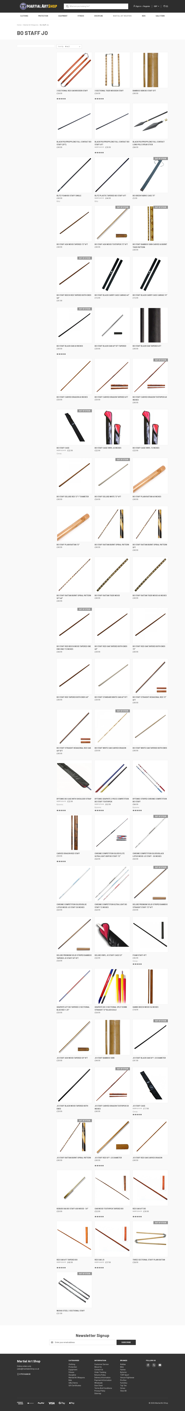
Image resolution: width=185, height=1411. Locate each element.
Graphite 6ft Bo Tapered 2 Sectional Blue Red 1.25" (73, 1008)
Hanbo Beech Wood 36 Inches (145, 1007)
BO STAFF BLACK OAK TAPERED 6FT (147, 346)
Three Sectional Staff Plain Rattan (149, 1260)
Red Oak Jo (99, 1260)
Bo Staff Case (63, 448)
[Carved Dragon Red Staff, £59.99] (74, 832)
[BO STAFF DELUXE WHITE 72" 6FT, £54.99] (112, 475)
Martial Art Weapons (122, 16)
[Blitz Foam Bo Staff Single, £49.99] (74, 174)
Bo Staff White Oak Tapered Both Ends (150, 748)
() (166, 6)
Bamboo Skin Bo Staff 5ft (144, 91)
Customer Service (101, 1364)
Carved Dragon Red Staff (68, 853)
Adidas (123, 1364)
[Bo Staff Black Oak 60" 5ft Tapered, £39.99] (112, 325)
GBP (156, 6)
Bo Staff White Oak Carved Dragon (110, 748)
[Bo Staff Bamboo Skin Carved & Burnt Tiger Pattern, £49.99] (150, 223)
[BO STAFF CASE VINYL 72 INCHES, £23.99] (150, 427)
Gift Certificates (75, 1386)
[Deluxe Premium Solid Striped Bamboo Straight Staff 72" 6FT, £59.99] (150, 883)
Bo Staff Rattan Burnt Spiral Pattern (112, 545)
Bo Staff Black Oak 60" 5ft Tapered (110, 346)
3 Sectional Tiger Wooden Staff (109, 91)
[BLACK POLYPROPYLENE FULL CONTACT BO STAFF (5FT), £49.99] (74, 121)
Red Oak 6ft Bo (139, 1209)
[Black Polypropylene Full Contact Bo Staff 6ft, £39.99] (112, 121)
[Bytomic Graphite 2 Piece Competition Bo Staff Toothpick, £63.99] (112, 778)
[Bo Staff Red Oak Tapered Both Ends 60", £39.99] (112, 625)
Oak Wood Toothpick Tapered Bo (109, 1209)
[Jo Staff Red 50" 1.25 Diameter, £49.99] (112, 1136)
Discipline (98, 16)
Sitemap (97, 1393)
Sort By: (61, 46)
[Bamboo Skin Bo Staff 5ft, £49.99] (150, 70)
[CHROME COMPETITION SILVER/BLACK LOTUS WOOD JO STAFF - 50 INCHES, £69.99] (150, 832)
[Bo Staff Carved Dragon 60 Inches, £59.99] (74, 376)
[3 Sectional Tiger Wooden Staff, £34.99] (112, 70)
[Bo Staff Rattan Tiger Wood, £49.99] (112, 574)
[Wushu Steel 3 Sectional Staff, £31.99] (74, 1289)
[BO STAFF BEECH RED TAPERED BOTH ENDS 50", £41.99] (74, 274)
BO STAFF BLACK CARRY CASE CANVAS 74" (150, 295)
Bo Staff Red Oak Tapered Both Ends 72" (149, 647)
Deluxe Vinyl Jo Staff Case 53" (108, 955)
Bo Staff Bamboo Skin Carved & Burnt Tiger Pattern (150, 245)
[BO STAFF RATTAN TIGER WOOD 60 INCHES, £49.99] (150, 574)
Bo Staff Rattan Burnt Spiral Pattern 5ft (150, 546)
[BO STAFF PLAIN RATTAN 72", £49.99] (74, 523)
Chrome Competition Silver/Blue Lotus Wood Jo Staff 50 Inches (72, 905)
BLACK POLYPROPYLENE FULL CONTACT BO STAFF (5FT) (74, 143)
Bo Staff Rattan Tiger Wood (107, 595)
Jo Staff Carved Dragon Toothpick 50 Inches (112, 1107)
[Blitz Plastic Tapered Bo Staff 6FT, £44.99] (112, 174)
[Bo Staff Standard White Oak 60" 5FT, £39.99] (112, 676)
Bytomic (123, 1372)
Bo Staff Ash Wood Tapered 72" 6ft (72, 244)
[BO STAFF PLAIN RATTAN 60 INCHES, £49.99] (150, 475)
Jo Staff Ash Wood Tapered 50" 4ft (72, 1058)
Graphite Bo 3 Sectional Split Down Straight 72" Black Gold (111, 1008)
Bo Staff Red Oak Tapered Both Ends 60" (111, 647)
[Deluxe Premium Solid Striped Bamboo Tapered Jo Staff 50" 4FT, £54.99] (74, 934)
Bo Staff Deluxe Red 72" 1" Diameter (73, 496)
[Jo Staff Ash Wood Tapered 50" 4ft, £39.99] (74, 1037)
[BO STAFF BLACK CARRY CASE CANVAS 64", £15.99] (112, 274)
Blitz (122, 1367)
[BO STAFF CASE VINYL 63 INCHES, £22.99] (112, 427)
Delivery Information (102, 1378)
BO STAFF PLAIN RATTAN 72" (68, 545)
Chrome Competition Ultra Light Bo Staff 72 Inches (111, 905)
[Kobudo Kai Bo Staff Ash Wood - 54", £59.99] (74, 1187)
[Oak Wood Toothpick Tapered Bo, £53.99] (112, 1187)
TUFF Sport (124, 1375)
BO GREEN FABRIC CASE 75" (144, 196)
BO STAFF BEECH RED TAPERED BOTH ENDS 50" (74, 296)
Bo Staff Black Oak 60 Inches (70, 346)
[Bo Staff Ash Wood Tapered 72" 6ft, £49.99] (74, 223)
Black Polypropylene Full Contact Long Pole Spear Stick (149, 143)
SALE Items (160, 16)
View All (123, 1391)
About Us (98, 1367)
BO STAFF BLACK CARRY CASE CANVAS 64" (112, 295)
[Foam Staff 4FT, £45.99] (150, 934)
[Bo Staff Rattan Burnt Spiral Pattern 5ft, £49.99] (150, 523)
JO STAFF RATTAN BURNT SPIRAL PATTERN (74, 1158)
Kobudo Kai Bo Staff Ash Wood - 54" (72, 1209)
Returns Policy (100, 1375)
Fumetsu (123, 1383)
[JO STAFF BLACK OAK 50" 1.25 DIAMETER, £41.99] (150, 1037)
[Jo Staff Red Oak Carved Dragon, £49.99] (150, 1136)
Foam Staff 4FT (139, 955)
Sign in (138, 6)
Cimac (122, 1388)
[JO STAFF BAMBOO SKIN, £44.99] (112, 1037)
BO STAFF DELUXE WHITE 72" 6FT (108, 496)
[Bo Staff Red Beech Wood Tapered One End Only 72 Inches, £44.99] (74, 625)
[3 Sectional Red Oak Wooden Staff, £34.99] (74, 70)
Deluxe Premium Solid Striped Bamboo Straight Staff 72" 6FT (150, 905)
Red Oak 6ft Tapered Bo (67, 1260)
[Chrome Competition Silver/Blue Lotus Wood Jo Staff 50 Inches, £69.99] (74, 883)
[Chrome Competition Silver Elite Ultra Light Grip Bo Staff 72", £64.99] (112, 832)
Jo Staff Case (139, 1106)
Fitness (81, 16)
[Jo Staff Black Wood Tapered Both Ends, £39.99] (74, 1085)
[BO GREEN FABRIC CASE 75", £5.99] (150, 174)
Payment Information (103, 1380)
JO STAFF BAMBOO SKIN (104, 1058)
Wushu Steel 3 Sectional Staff (71, 1311)
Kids (143, 16)
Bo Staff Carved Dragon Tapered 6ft (111, 397)
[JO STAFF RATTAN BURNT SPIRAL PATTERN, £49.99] (74, 1136)
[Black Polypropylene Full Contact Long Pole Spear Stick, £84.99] (150, 121)
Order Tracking (100, 1372)
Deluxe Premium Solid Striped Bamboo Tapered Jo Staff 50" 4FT (74, 956)
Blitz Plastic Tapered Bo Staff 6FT (110, 196)
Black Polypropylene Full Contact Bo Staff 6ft (112, 143)
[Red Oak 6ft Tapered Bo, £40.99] (74, 1239)
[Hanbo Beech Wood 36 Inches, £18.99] (150, 986)
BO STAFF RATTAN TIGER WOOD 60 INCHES (150, 595)
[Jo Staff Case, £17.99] (150, 1085)
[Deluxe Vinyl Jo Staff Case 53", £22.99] (112, 934)
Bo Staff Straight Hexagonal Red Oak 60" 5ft (74, 749)
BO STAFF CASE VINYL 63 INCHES (108, 448)
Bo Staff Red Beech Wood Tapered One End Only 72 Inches (74, 647)
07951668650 (24, 1374)
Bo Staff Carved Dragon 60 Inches (72, 397)
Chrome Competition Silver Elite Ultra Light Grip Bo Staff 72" (110, 854)
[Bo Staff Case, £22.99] (74, 427)
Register (146, 6)
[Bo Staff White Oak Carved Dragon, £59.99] (112, 727)
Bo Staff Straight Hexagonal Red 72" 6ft (149, 698)
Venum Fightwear (127, 1378)
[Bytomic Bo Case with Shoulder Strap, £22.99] (74, 778)
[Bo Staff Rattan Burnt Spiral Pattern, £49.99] (112, 523)
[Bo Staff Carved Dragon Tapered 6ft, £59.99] (112, 376)
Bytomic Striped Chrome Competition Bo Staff (150, 800)
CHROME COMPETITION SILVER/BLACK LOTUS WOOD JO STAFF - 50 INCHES (148, 854)
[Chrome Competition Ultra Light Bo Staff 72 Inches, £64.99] (112, 883)
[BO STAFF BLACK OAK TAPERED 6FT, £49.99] (150, 325)
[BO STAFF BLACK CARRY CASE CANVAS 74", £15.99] (150, 274)
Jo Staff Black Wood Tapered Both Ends (72, 1107)
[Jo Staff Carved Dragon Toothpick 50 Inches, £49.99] (112, 1085)
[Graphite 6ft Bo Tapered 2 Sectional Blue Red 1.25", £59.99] (74, 986)
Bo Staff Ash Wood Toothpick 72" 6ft (111, 244)
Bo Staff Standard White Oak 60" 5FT (111, 697)
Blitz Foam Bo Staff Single (69, 196)
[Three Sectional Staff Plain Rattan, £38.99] (150, 1239)
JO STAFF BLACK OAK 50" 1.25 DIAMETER (149, 1058)
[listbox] (73, 46)
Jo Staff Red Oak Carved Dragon (147, 1158)
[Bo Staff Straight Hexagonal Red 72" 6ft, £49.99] (150, 676)
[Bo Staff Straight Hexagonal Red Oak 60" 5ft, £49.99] (74, 727)
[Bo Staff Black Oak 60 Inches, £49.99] (74, 325)
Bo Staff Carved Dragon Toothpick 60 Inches (150, 398)
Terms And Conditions (103, 1388)
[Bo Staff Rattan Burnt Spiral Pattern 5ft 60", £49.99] (74, 574)
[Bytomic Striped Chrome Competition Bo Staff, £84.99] (150, 778)
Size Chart (98, 1386)
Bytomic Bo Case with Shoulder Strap (74, 799)
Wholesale (98, 1383)
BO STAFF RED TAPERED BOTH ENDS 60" (72, 697)
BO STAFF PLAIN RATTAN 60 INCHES (147, 496)
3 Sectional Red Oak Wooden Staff (72, 91)
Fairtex (123, 1370)
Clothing (24, 16)
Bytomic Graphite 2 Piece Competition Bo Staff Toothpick (112, 800)
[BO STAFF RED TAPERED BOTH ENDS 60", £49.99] (74, 676)
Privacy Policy (99, 1391)
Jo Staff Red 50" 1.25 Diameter (108, 1158)
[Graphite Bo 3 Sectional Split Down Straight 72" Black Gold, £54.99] (112, 986)
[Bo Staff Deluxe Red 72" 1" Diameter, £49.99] (74, 475)
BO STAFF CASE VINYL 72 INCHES (146, 448)
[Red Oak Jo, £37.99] (112, 1239)
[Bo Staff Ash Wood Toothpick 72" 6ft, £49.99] (112, 223)
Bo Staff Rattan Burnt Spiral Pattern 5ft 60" (74, 597)
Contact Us (98, 1370)
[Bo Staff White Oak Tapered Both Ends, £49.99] (150, 727)
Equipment (62, 16)
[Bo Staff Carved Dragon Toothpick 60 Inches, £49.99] (150, 376)
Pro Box (123, 1380)
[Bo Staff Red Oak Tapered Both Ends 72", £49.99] (150, 625)
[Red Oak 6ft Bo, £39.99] (150, 1187)
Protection (43, 16)
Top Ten (123, 1386)
